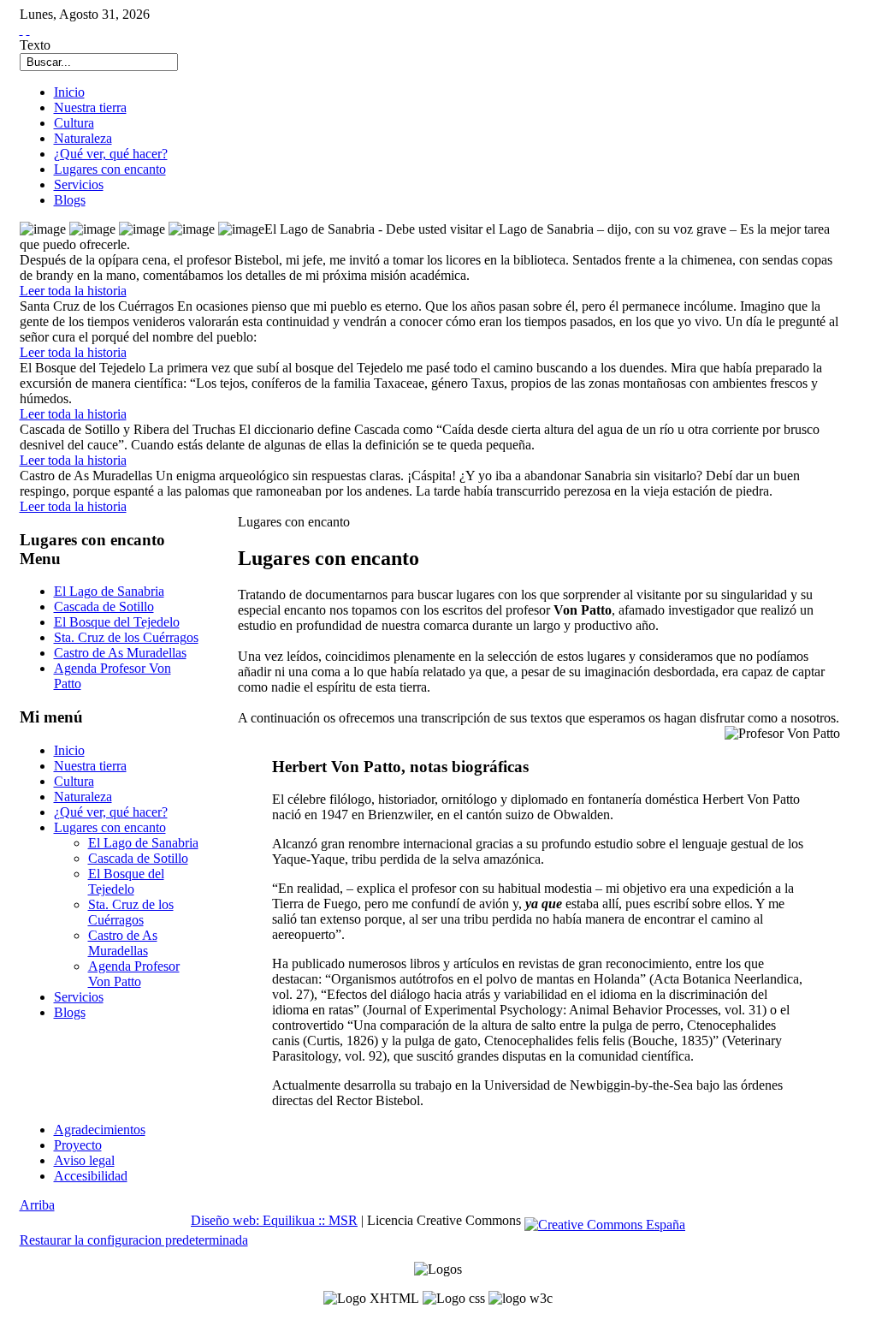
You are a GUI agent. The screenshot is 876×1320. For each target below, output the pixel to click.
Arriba (37, 1205)
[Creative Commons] (604, 1220)
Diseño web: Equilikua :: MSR (274, 1220)
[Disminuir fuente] (28, 29)
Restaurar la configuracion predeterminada (134, 1240)
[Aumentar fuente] (21, 29)
